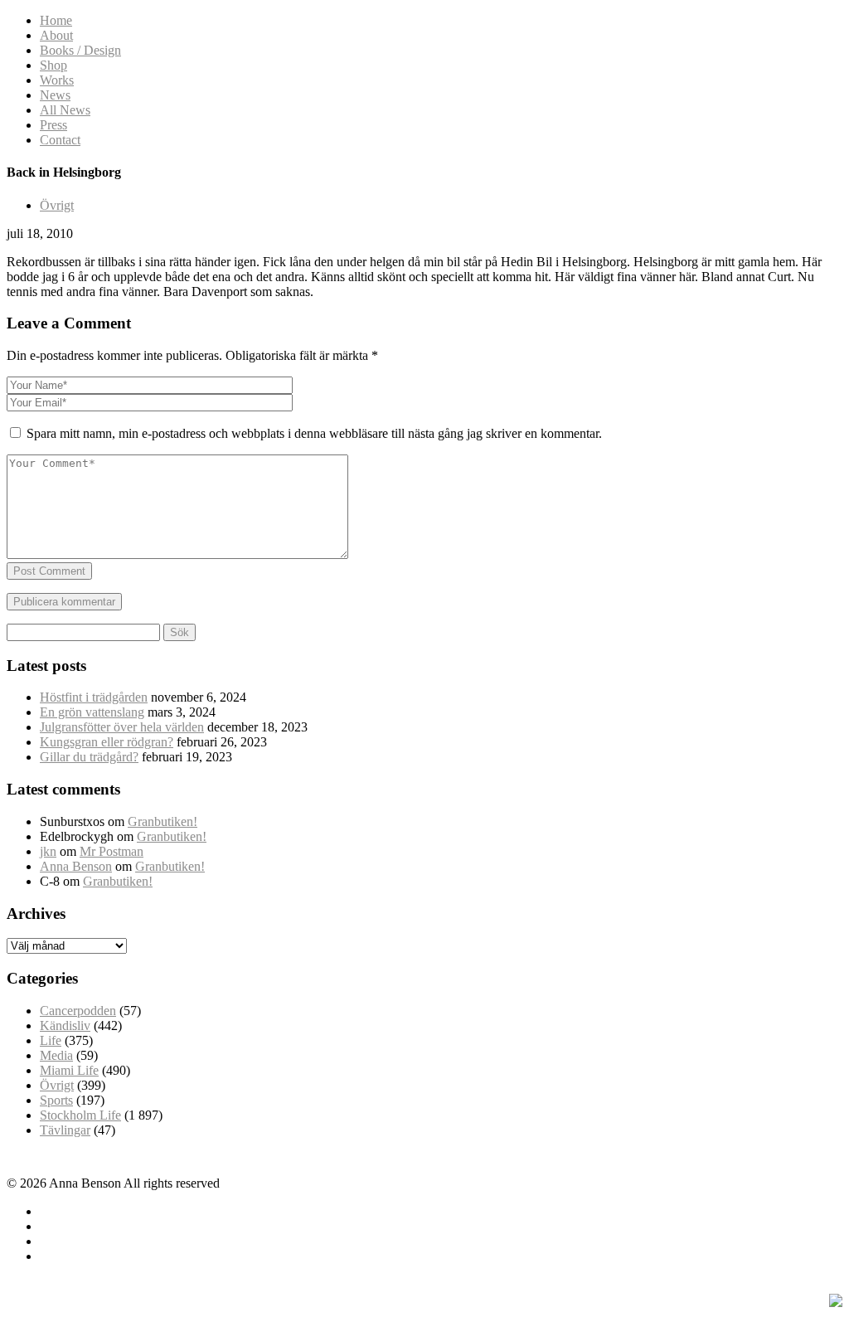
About (56, 35)
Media (56, 1055)
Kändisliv (65, 1025)
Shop (53, 65)
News (55, 95)
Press (53, 125)
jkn (48, 851)
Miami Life (69, 1070)
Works (57, 80)
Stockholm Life (80, 1115)
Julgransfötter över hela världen (122, 727)
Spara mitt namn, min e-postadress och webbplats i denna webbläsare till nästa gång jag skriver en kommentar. (314, 433)
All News (65, 110)
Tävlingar (65, 1130)
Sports (56, 1100)
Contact (60, 140)
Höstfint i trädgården (94, 697)
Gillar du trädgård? (89, 757)
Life (50, 1040)
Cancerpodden (78, 1011)
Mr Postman (111, 851)
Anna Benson (76, 866)
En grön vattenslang (92, 712)
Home (56, 20)
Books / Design (80, 50)
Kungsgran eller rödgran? (106, 742)
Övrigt (57, 205)
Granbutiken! (162, 821)
